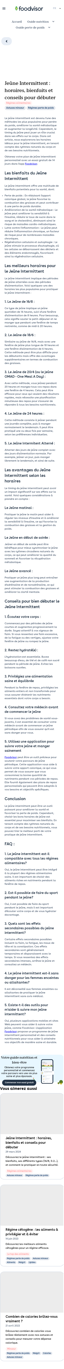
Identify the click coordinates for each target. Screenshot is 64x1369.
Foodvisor (31, 164)
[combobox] (57, 8)
